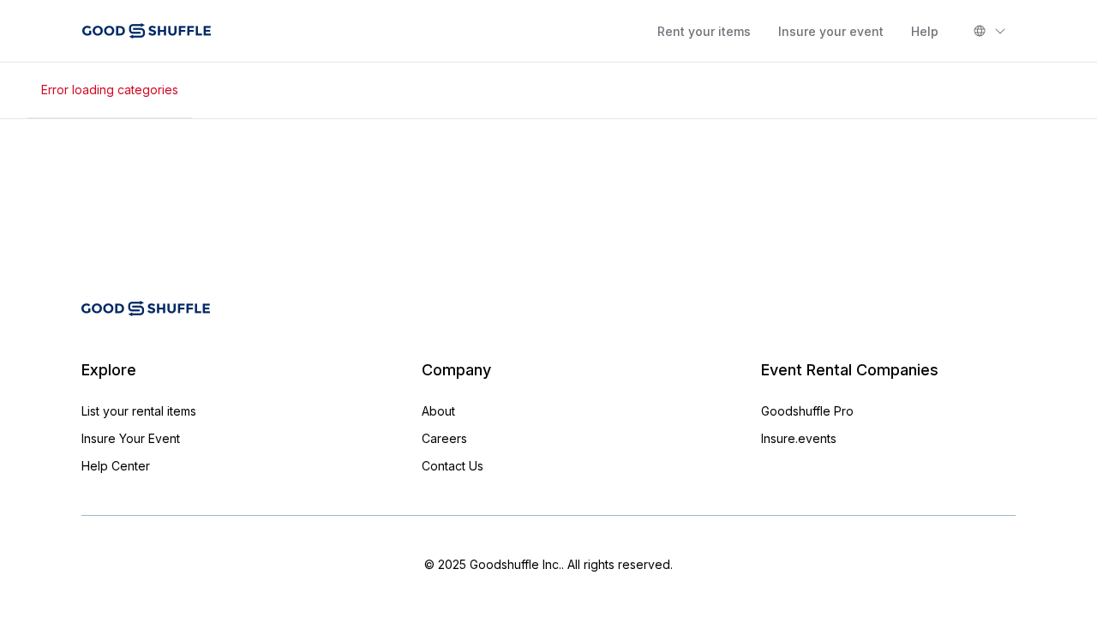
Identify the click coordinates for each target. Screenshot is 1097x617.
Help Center (115, 465)
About (438, 411)
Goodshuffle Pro (807, 411)
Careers (444, 438)
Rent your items (704, 31)
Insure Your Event (130, 438)
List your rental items (138, 411)
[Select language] (990, 30)
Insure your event (831, 31)
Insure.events (798, 438)
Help (924, 31)
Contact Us (452, 465)
